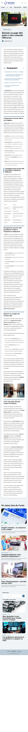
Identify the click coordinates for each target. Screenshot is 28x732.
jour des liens (14, 157)
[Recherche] (22, 3)
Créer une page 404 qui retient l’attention (12, 86)
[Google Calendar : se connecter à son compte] (14, 516)
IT (1, 579)
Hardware (4, 614)
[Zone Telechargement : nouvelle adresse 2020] (14, 570)
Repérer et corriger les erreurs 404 (13, 82)
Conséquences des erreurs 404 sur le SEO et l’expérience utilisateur (14, 75)
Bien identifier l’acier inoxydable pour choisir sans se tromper (12, 618)
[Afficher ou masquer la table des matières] (20, 68)
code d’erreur (8, 90)
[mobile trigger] (2, 3)
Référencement (7, 29)
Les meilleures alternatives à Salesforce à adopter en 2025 (13, 638)
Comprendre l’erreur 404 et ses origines (14, 71)
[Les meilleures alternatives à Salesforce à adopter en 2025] (14, 627)
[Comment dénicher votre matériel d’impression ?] (14, 543)
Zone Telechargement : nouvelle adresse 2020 (13, 582)
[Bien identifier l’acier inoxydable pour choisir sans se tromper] (14, 607)
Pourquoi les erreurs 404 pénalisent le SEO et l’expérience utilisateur (14, 79)
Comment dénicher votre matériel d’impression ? (11, 555)
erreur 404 (7, 123)
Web (2, 525)
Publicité (4, 635)
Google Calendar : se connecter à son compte (13, 528)
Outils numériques (5, 552)
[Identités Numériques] (9, 3)
